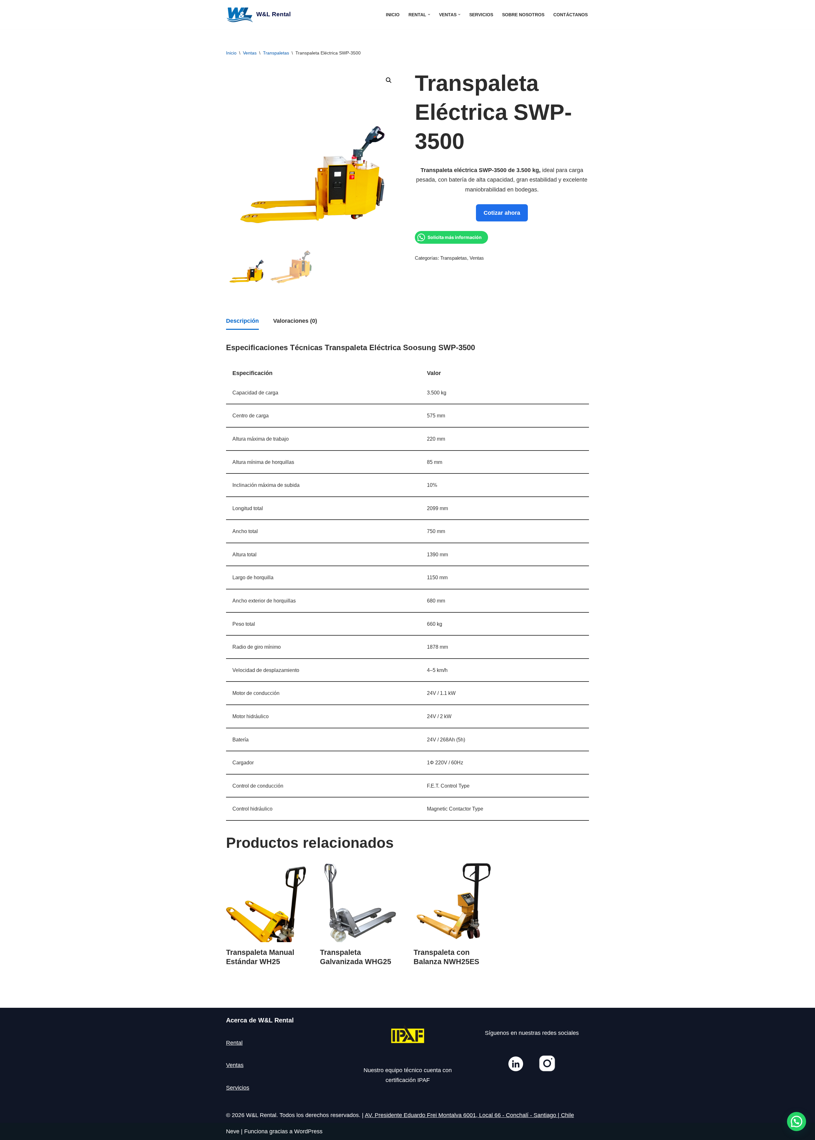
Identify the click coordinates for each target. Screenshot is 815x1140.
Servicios (481, 14)
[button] (429, 14)
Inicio (393, 14)
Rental (234, 1043)
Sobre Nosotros (523, 14)
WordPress (308, 1131)
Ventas (250, 52)
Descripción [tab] (242, 321)
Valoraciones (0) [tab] (295, 321)
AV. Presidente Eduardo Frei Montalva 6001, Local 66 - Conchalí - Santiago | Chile (469, 1115)
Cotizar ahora (502, 213)
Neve (232, 1131)
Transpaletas (276, 52)
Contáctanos (570, 14)
